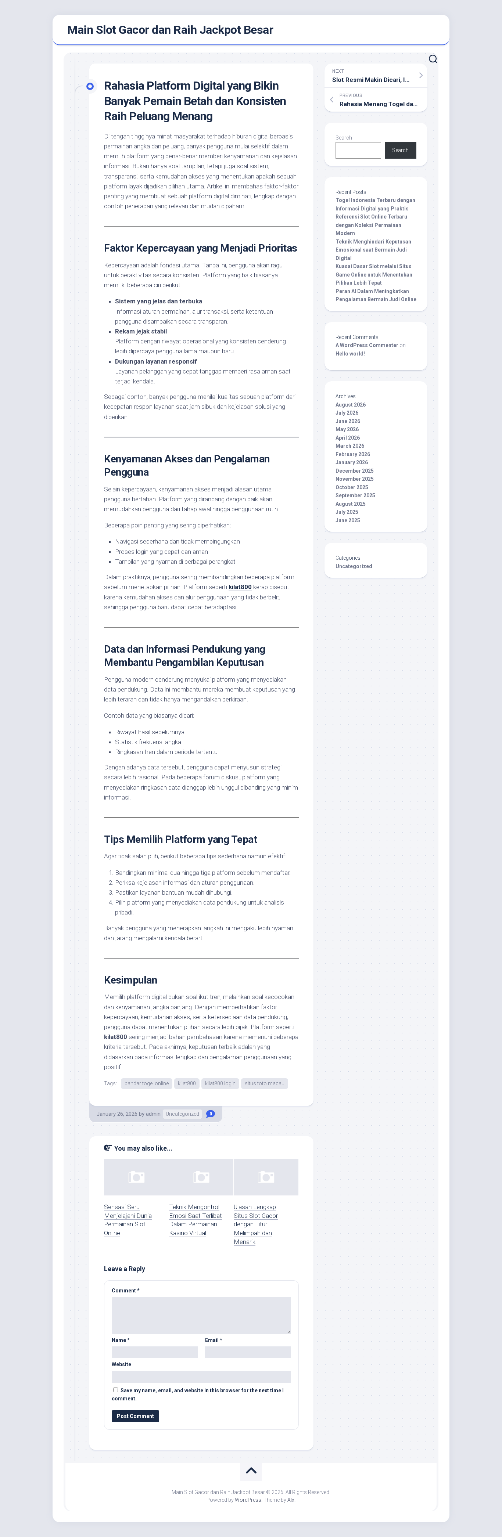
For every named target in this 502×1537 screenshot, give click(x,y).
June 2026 (348, 421)
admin (153, 1114)
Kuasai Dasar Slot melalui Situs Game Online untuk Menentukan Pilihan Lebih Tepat (374, 274)
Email (213, 1340)
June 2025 (348, 520)
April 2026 (348, 438)
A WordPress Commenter (367, 345)
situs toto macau (264, 1083)
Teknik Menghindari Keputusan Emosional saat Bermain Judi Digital (373, 250)
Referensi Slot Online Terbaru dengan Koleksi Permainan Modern (371, 225)
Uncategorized (182, 1114)
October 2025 (352, 487)
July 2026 (347, 413)
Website (121, 1364)
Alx (290, 1500)
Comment (126, 1291)
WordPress (248, 1500)
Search (344, 138)
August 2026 (351, 405)
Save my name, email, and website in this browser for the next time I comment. (198, 1395)
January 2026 (352, 462)
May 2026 (347, 429)
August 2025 (351, 504)
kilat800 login (220, 1083)
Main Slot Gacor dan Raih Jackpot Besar (170, 30)
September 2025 (355, 495)
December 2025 (355, 471)
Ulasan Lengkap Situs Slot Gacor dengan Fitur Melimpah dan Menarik (256, 1224)
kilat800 (240, 587)
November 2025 (355, 479)
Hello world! (350, 354)
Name (121, 1340)
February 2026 (353, 454)
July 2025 (347, 512)
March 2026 (350, 446)
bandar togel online (147, 1083)
